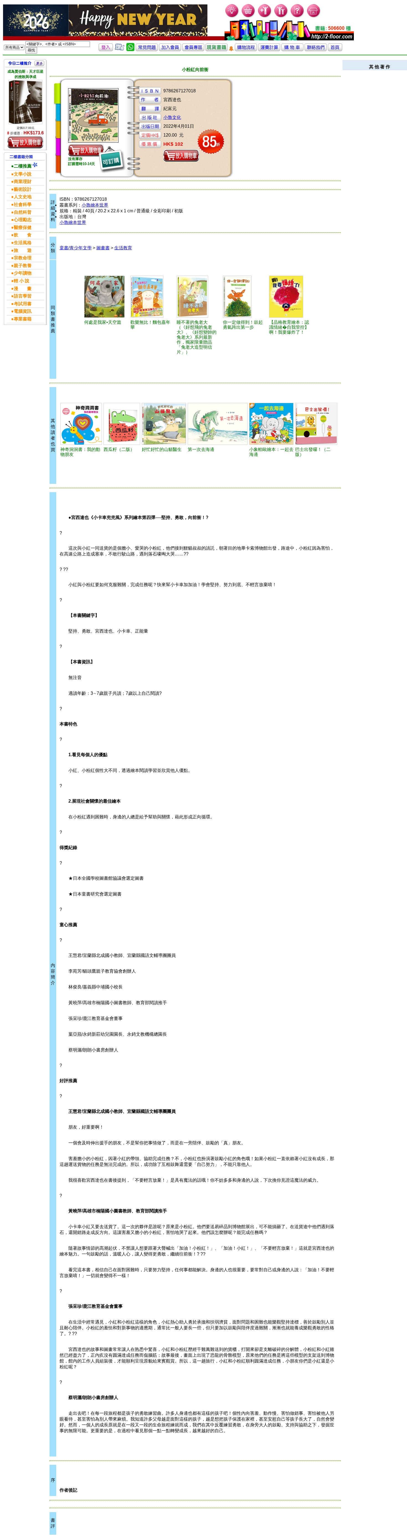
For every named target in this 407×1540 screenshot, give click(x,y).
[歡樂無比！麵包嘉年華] (151, 297)
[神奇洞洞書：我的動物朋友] (81, 424)
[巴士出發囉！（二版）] (316, 424)
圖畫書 (103, 248)
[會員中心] (281, 16)
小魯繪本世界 (95, 205)
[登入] (106, 49)
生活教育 (123, 248)
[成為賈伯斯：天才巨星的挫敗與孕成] (25, 102)
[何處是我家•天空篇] (105, 297)
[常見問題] (297, 16)
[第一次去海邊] (218, 424)
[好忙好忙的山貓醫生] (164, 424)
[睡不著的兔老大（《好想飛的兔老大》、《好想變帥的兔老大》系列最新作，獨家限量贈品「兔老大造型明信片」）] (197, 297)
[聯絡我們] (316, 49)
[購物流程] (246, 49)
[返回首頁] (335, 49)
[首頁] (313, 16)
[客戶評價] (119, 49)
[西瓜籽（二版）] (122, 424)
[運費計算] (269, 49)
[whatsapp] (130, 49)
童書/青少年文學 (76, 248)
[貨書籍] (216, 49)
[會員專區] (193, 49)
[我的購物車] (248, 16)
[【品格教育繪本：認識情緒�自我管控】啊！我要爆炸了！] (290, 297)
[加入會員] (264, 16)
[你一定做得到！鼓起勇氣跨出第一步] (243, 297)
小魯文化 (172, 117)
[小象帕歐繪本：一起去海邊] (271, 424)
